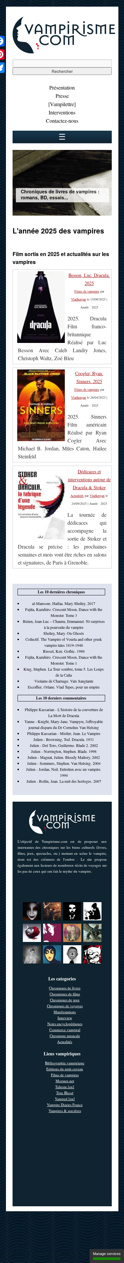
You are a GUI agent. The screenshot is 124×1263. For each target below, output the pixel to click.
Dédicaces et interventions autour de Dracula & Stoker (89, 479)
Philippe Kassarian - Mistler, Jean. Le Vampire (63, 733)
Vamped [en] (65, 1098)
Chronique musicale (65, 1035)
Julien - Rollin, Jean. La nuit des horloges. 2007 (63, 781)
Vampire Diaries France (65, 1104)
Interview (65, 1017)
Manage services (107, 1254)
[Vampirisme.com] (64, 52)
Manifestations (65, 1011)
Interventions (62, 112)
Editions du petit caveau (64, 1068)
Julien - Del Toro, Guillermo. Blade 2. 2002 (64, 745)
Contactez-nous (62, 120)
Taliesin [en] (64, 1086)
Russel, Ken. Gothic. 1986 (64, 651)
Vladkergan (78, 299)
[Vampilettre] (62, 103)
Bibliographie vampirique (64, 1062)
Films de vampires (86, 291)
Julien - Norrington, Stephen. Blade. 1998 (64, 751)
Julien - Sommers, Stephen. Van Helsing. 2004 (64, 763)
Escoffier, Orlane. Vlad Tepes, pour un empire (64, 687)
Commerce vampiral (64, 1029)
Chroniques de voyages (65, 1005)
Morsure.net (65, 1080)
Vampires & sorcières (65, 1110)
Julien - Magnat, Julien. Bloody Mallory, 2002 (63, 757)
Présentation (62, 87)
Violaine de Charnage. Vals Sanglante (63, 681)
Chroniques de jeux (65, 999)
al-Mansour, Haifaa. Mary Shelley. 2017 (63, 603)
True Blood (64, 1092)
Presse (62, 95)
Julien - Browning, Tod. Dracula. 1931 (63, 739)
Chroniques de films (65, 993)
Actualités (77, 495)
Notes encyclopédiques (64, 1023)
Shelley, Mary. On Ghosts (63, 633)
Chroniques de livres (64, 987)
